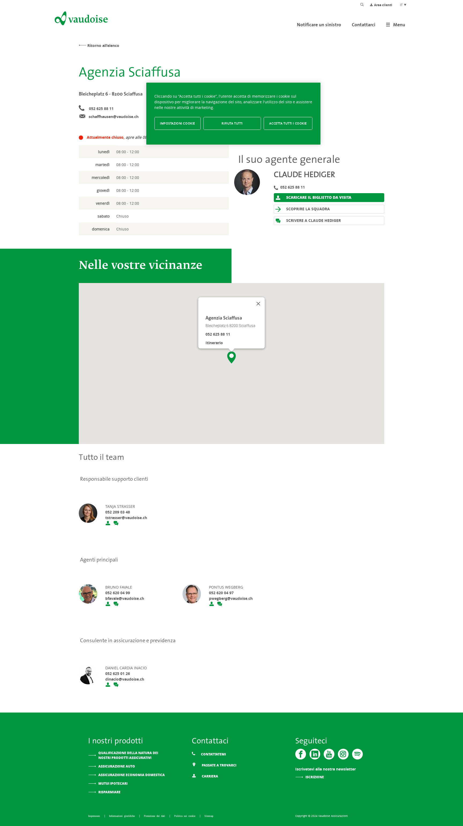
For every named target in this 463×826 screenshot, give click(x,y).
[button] (231, 357)
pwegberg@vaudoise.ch (231, 598)
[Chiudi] (258, 303)
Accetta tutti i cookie (288, 123)
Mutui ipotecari (113, 783)
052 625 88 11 (101, 108)
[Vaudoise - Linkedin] (314, 754)
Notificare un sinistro (319, 24)
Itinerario (214, 342)
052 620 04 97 (221, 592)
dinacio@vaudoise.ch (124, 679)
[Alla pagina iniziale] (81, 19)
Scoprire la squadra (307, 208)
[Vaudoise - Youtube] (329, 754)
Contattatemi (213, 754)
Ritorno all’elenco (103, 45)
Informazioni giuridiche (122, 815)
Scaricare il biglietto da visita (318, 197)
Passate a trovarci (218, 765)
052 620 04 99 (117, 592)
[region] (233, 114)
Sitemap (208, 815)
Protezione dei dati (155, 815)
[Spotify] (357, 754)
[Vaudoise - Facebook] (300, 754)
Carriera (209, 776)
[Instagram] (343, 754)
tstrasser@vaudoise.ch (126, 517)
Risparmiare (109, 792)
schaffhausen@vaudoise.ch (114, 116)
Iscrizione (314, 777)
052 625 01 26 (117, 673)
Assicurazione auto (116, 766)
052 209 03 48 (117, 512)
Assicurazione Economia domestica (131, 775)
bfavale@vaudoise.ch (124, 598)
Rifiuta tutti (232, 123)
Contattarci (363, 24)
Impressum (94, 815)
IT (402, 5)
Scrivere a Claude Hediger (313, 220)
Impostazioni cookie (177, 123)
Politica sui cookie (185, 815)
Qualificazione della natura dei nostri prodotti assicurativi (128, 755)
